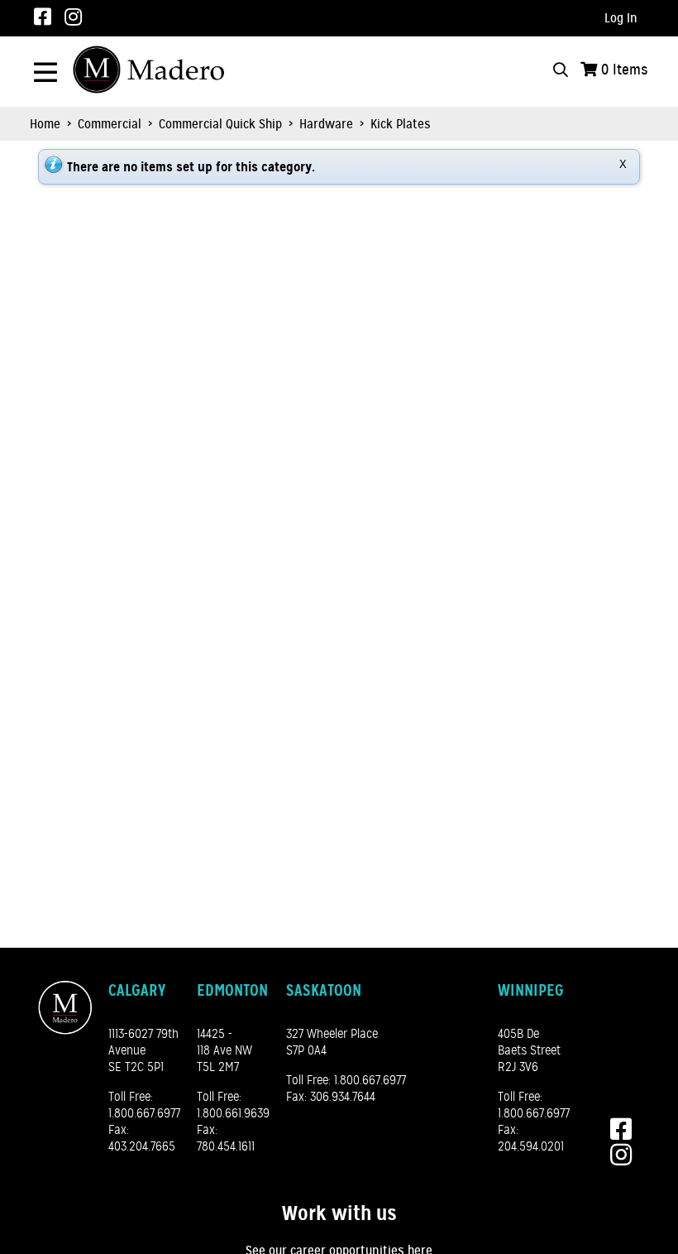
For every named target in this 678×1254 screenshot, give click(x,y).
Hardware (326, 124)
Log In (620, 18)
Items (624, 69)
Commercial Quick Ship (220, 124)
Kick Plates (399, 124)
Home (45, 124)
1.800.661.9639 (233, 1113)
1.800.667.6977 (144, 1113)
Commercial (109, 124)
